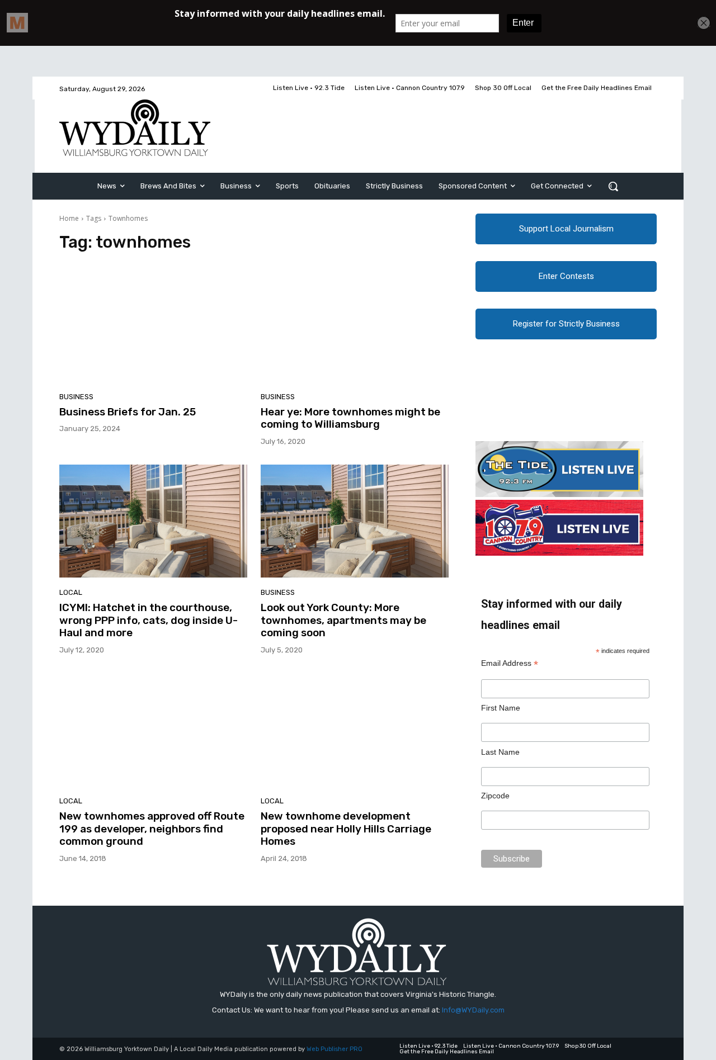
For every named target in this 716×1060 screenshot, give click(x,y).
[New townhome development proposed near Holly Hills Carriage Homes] (355, 729)
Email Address (509, 663)
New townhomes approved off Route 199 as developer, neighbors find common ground (151, 829)
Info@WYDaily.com (473, 1010)
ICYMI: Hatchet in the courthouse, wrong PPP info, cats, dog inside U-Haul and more (148, 620)
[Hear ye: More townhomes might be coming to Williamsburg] (355, 325)
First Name (500, 707)
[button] (613, 186)
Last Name (500, 751)
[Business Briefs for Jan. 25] (153, 325)
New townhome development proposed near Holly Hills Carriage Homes (346, 829)
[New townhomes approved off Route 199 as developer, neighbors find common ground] (153, 729)
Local (70, 592)
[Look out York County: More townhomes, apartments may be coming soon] (355, 521)
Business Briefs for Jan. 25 (127, 411)
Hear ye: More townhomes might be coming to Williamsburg (350, 418)
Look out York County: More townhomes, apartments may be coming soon (343, 620)
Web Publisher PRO (334, 1049)
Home (69, 218)
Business (76, 396)
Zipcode (495, 795)
